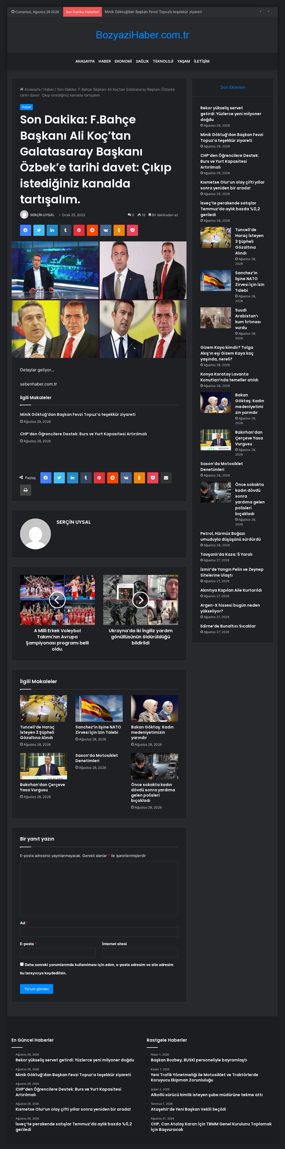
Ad (24, 923)
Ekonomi (123, 61)
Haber (105, 61)
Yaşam (183, 61)
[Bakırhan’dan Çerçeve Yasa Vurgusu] (43, 766)
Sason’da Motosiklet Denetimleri (96, 758)
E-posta (28, 944)
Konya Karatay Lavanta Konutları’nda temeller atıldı (229, 377)
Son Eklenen (232, 87)
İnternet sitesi (114, 944)
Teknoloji (163, 61)
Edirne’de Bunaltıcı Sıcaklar (228, 626)
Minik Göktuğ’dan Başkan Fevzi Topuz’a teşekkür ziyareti (78, 414)
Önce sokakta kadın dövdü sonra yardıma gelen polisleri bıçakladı (153, 792)
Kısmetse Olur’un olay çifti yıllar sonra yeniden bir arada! (232, 185)
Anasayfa (85, 61)
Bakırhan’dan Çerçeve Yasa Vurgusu (42, 787)
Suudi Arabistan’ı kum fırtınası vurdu (248, 318)
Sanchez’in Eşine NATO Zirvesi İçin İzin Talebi (98, 729)
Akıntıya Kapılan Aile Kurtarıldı (231, 590)
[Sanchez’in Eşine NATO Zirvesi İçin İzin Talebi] (99, 708)
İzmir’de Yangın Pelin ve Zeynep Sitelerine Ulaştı (232, 572)
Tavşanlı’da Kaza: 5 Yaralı (226, 554)
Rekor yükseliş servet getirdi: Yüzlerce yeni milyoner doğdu (230, 113)
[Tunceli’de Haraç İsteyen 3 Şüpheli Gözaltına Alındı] (43, 708)
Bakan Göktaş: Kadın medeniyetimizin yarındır (152, 732)
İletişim (202, 61)
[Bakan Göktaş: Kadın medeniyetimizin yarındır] (154, 708)
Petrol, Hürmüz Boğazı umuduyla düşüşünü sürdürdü (230, 536)
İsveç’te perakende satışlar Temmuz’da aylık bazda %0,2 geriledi (230, 209)
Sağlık (142, 61)
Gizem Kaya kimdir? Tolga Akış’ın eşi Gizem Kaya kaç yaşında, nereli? (227, 353)
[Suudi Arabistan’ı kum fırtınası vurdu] (215, 317)
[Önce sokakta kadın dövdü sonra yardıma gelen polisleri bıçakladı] (154, 766)
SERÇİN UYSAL (42, 215)
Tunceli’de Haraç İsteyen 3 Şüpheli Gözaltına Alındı (37, 732)
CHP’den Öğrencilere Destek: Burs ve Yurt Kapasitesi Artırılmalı (159, 11)
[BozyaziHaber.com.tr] (142, 35)
